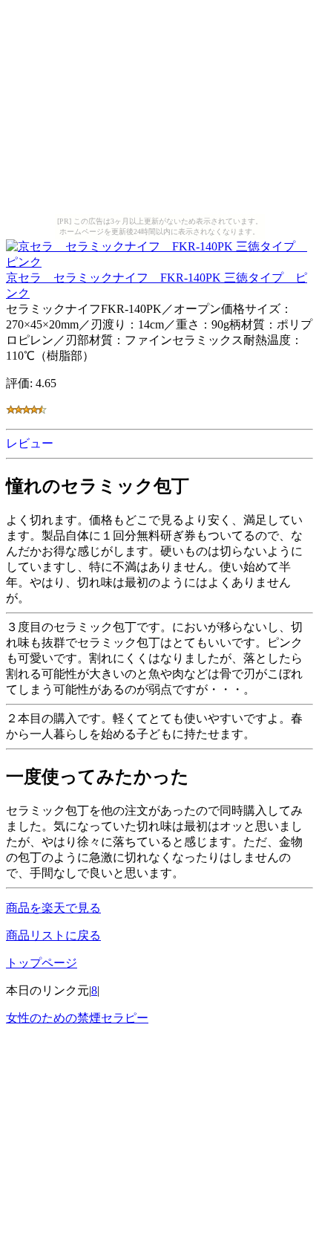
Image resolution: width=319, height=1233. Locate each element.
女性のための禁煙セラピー (77, 1018)
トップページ (41, 963)
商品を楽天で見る (53, 908)
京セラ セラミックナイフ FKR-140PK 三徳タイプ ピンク (156, 285)
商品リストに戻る (53, 935)
